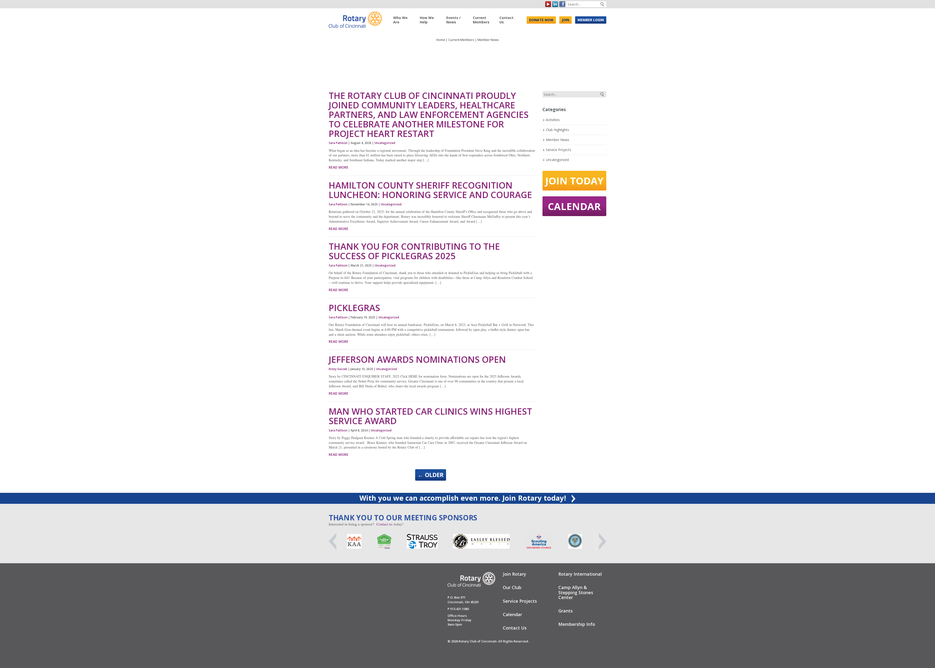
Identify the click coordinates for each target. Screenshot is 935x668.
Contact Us (506, 19)
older (431, 475)
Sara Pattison (338, 143)
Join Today (574, 180)
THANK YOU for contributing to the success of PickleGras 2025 (414, 251)
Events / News (453, 19)
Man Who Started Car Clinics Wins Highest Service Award (430, 416)
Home (440, 40)
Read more (338, 167)
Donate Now (541, 20)
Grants (565, 611)
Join (565, 20)
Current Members (481, 19)
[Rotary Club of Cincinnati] (355, 17)
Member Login (591, 20)
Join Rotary (514, 574)
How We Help (427, 19)
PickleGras (354, 308)
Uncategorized (384, 143)
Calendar (574, 206)
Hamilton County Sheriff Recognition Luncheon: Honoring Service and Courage (430, 190)
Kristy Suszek (338, 369)
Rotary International (580, 574)
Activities (553, 119)
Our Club (512, 587)
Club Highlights (557, 129)
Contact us (384, 524)
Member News (557, 139)
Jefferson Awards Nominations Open (419, 359)
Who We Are (400, 19)
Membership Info (576, 624)
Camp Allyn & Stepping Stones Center (575, 592)
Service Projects (558, 149)
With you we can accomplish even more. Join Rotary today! (463, 498)
